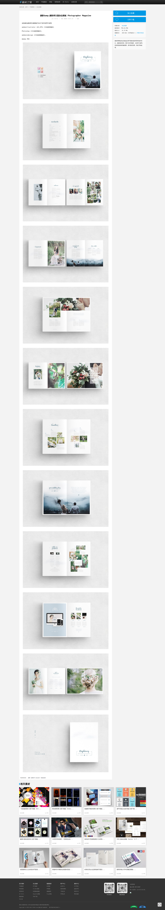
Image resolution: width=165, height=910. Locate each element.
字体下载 (35, 896)
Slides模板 (36, 888)
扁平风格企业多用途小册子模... (127, 809)
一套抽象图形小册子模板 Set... (30, 809)
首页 (37, 2)
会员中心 (62, 886)
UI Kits (66, 2)
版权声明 (76, 888)
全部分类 (74, 2)
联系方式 (76, 891)
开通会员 (62, 894)
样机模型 (21, 888)
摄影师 (33, 777)
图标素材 (21, 896)
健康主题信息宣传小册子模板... (30, 839)
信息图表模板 (36, 891)
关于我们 (76, 886)
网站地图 (76, 894)
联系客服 (160, 905)
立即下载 (130, 20)
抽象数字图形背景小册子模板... (94, 809)
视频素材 (49, 891)
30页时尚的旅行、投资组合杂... (62, 839)
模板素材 (43, 777)
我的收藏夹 (63, 888)
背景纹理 (57, 2)
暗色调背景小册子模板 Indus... (63, 809)
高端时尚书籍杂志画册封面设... (62, 869)
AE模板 (48, 886)
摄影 (29, 777)
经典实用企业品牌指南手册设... (94, 869)
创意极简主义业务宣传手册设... (30, 869)
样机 (50, 2)
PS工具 (21, 899)
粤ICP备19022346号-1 (54, 907)
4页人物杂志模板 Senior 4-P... (128, 839)
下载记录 (62, 891)
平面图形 (44, 2)
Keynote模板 (36, 894)
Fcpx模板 (49, 894)
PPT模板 (35, 886)
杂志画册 (39, 7)
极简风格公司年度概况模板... (126, 869)
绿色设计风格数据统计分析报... (94, 839)
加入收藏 (130, 13)
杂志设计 (37, 777)
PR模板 (48, 888)
